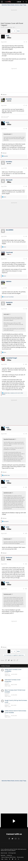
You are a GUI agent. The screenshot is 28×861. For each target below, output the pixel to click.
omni (3, 27)
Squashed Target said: (9, 439)
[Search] (26, 2)
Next (18, 31)
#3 (26, 128)
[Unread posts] (23, 2)
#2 (26, 105)
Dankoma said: (7, 594)
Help (2, 859)
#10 (26, 364)
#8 (26, 288)
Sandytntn (9, 302)
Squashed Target (11, 358)
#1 (26, 42)
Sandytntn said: (8, 492)
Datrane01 (9, 180)
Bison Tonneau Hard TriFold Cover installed (15, 691)
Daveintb (9, 99)
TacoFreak (9, 252)
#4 (26, 168)
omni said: (6, 314)
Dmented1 (7, 693)
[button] (2, 2)
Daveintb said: (7, 134)
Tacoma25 (7, 703)
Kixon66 (6, 672)
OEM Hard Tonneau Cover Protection (13, 680)
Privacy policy (20, 857)
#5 (26, 186)
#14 (26, 564)
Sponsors (3, 855)
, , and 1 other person (12, 393)
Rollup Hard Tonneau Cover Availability (13, 670)
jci (5, 714)
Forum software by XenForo (13, 849)
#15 (26, 588)
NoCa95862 (9, 230)
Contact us (9, 855)
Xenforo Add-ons (8, 850)
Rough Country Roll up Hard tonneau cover (16, 701)
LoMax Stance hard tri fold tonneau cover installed (15, 711)
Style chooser (4, 853)
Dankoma (9, 557)
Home (6, 859)
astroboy (7, 683)
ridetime (8, 281)
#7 (26, 259)
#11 (26, 433)
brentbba (9, 162)
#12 (26, 487)
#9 (26, 308)
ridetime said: (7, 539)
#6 (26, 236)
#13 (26, 533)
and (8, 297)
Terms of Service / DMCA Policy (8, 857)
